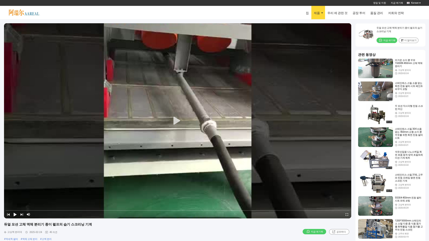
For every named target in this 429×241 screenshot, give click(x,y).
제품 (317, 13)
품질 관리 (376, 13)
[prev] (8, 214)
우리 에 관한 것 (337, 13)
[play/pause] (15, 214)
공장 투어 (359, 13)
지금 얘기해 (397, 3)
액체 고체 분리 (29, 239)
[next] (21, 214)
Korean (415, 3)
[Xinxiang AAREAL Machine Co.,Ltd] (25, 12)
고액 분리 (47, 239)
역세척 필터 (12, 239)
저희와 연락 (396, 13)
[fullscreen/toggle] (347, 214)
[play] (177, 121)
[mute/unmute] (28, 214)
